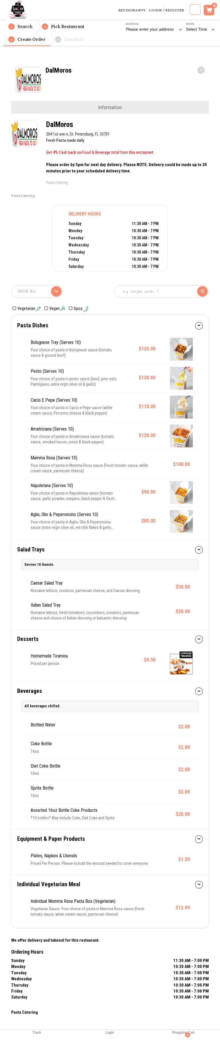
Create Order (28, 39)
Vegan (54, 308)
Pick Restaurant (64, 26)
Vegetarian (26, 308)
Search (21, 26)
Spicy (78, 308)
